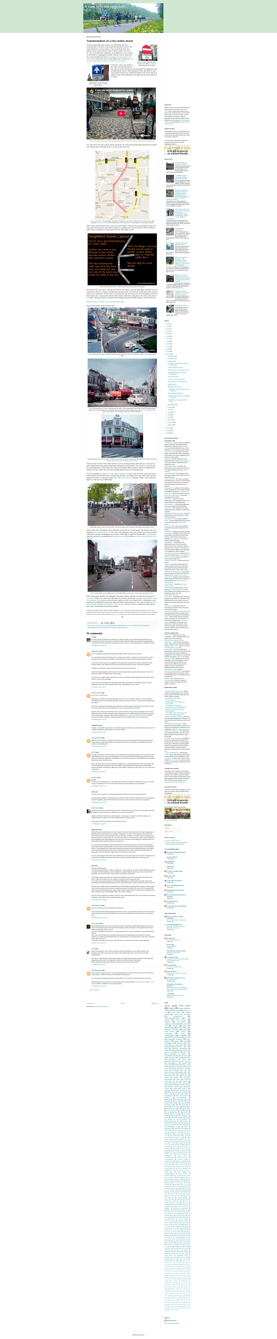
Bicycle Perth (171, 876)
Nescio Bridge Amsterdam (175, 393)
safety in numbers (183, 1219)
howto (178, 1079)
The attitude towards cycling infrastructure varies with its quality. (181, 177)
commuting (168, 1033)
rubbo (174, 1298)
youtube (175, 1309)
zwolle (186, 1166)
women (172, 1193)
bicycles (175, 1026)
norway (186, 1157)
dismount (175, 1208)
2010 (168, 428)
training (174, 1141)
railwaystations (169, 1035)
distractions (185, 1208)
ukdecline (186, 1191)
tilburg (186, 1226)
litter (187, 1182)
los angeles (178, 1133)
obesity (182, 1135)
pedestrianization (168, 1161)
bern (167, 1268)
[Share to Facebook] (111, 623)
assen (93, 625)
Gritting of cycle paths (170, 560)
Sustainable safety (169, 473)
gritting (177, 1050)
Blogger (142, 1335)
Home (122, 1003)
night (168, 1101)
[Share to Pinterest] (113, 623)
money (184, 1059)
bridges (176, 1077)
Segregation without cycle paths (173, 513)
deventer (186, 1150)
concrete (166, 1239)
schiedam (169, 1300)
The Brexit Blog (171, 965)
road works (175, 1045)
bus (189, 1085)
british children (180, 1085)
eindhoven (167, 1175)
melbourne (174, 1184)
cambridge (183, 1035)
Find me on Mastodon (170, 820)
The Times (177, 1195)
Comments (170, 831)
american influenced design (173, 1231)
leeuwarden (184, 1286)
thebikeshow (176, 1306)
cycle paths (184, 1006)
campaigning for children (177, 1054)
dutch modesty (183, 1173)
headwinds (185, 1179)
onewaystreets (146, 625)
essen (165, 1279)
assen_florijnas (168, 1168)
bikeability (187, 1233)
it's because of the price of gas (174, 709)
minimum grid (176, 1291)
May (169, 415)
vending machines (183, 1228)
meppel (166, 1289)
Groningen (173, 589)
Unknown (94, 777)
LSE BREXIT (170, 994)
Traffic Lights (168, 533)
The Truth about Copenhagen (173, 724)
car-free (183, 1170)
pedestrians (167, 1061)
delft (167, 1240)
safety (185, 1029)
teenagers (175, 1103)
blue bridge (178, 1130)
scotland (173, 1253)
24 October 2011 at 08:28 (98, 719)
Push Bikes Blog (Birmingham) (176, 852)
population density (174, 1217)
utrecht (166, 1117)
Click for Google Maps (96, 221)
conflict (186, 1094)
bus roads (179, 1201)
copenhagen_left (170, 1275)
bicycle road (168, 1094)
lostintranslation (183, 1056)
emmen (187, 1277)
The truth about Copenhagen (179, 229)
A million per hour (169, 479)
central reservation (177, 1202)
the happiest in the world (179, 575)
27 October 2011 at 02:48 (98, 802)
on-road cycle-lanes (170, 1125)
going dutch (168, 1065)
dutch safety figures (182, 1095)
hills (172, 1123)
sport (185, 1126)
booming (182, 1235)
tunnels (176, 1115)
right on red (177, 1297)
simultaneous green (173, 1126)
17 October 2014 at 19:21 (98, 986)
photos (179, 1027)
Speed (166, 617)
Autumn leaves (172, 384)
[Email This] (105, 623)
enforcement (183, 1121)
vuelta (179, 1143)
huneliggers (168, 1043)
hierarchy (181, 1242)
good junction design (173, 1108)
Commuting (167, 606)
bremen (174, 1269)
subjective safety (119, 536)
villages (186, 1128)
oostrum (178, 1293)
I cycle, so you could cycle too (176, 379)
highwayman (95, 651)
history (176, 1041)
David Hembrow (96, 693)
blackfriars (169, 1235)
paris (177, 1215)
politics (186, 1101)
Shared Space (168, 649)
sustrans (166, 1103)
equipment (187, 1240)
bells (173, 1233)
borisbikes (167, 1170)
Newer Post (90, 1003)
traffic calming (178, 1190)
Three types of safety (181, 305)
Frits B (93, 752)
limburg (181, 1182)
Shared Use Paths (169, 658)
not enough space (145, 410)
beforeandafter (121, 625)
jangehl (176, 1284)
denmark (184, 1119)
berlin (181, 1199)
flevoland (186, 1210)
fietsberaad (173, 1132)
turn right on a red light (177, 539)
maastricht (185, 1288)
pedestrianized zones (170, 669)
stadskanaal (185, 1302)
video (171, 1008)
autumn (178, 1168)
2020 (168, 331)
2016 (168, 341)
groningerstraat (181, 1097)
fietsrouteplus (186, 1106)
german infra (185, 1152)
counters (174, 1239)
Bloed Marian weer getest (173, 940)
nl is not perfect (173, 1029)
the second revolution (109, 627)
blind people (176, 1148)
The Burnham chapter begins (174, 966)
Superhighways (169, 504)
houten (175, 1153)
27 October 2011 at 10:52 (98, 824)
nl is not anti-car (171, 1110)
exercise (172, 1279)
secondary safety (183, 1253)
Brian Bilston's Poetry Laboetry (176, 951)
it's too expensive (171, 700)
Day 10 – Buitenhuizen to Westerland (176, 920)
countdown (180, 1275)
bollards (188, 1268)
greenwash (184, 1280)
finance (166, 1123)
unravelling (118, 627)
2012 (168, 351)
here (123, 908)
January (170, 425)
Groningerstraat (150, 610)
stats (184, 1026)
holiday (177, 1065)
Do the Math (170, 944)
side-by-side (184, 1112)
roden (183, 1297)
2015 (168, 344)
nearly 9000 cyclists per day (122, 478)
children (167, 1022)
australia (184, 1063)
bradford (169, 1237)
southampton (167, 1302)
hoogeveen (167, 1181)
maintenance (172, 1059)
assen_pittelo (167, 1199)
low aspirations (179, 1099)
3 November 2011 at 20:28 (99, 917)
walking (188, 1308)
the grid (186, 1188)
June (169, 412)
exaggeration (183, 1074)
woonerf (180, 1193)
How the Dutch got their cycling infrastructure (177, 373)
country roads (175, 1204)
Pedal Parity (170, 866)
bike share (182, 1105)
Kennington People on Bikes (175, 890)
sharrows (177, 1300)
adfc (189, 1230)
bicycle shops (168, 1130)
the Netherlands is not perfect (173, 647)
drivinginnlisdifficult (169, 1173)
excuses (187, 1037)
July (169, 410)
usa (180, 1057)
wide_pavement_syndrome (174, 1166)
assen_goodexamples (111, 625)
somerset (172, 1188)
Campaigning (168, 488)
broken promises (169, 1072)
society (185, 1076)
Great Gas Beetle (172, 857)
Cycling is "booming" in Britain (173, 716)
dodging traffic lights (184, 1072)
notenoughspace (168, 1159)
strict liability (180, 1224)
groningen (177, 1037)
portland (182, 1186)
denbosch (171, 1086)
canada (169, 1119)
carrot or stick (168, 1052)
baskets (188, 1117)
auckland (168, 1266)
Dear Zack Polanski (172, 979)
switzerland (167, 1128)
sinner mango (181, 1020)
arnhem (185, 1264)
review (185, 1045)
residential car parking (175, 1251)
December (171, 356)
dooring (166, 1277)
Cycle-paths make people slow (175, 714)
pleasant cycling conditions (180, 1066)
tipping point (185, 1306)
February (171, 422)
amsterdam (176, 1070)
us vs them (173, 1143)
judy (178, 1052)
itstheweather (168, 1155)
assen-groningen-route (177, 1146)
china (186, 1202)
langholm (174, 1286)
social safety (186, 1052)
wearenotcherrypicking (171, 1083)
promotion (180, 1043)
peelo (183, 1215)
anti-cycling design (177, 1117)
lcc (177, 1123)
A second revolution (170, 452)
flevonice (174, 1242)
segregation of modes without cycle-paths (114, 474)
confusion (175, 1273)
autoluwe (166, 1233)
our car (176, 1186)
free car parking (175, 1152)
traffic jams (187, 1190)
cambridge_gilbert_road (181, 1237)
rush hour (175, 1081)
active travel (172, 1262)
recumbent (181, 1022)
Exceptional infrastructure (171, 553)
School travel (168, 577)
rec (182, 1295)
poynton (172, 1295)
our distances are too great (173, 705)
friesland (166, 1280)
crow (180, 1150)
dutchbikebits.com (169, 1056)
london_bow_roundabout (172, 1244)
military (186, 1213)
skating (178, 1222)
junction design (185, 1284)
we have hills (169, 704)
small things (169, 1031)
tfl (164, 1057)
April (169, 417)
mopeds (179, 1157)
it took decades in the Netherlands (176, 707)
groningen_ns (177, 1179)
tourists (166, 1308)
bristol (186, 1199)
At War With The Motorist (174, 881)
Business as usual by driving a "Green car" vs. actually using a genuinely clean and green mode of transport (182, 278)
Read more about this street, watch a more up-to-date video (105, 302)
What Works (168, 499)
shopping (178, 1061)
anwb (171, 1264)
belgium (188, 1266)
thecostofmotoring (177, 1226)
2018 (168, 336)
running (180, 1298)
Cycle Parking (168, 584)
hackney (166, 1153)
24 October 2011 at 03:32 (98, 645)
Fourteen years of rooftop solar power (177, 973)
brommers (175, 1170)
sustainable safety (182, 1255)
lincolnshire (179, 1213)
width (165, 1193)
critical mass (185, 1204)
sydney (180, 1188)
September (171, 404)
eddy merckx (180, 1277)
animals (184, 1083)
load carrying (184, 1123)
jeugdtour (188, 1181)
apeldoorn (185, 1231)
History (166, 520)
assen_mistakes (185, 1103)
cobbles (181, 1271)
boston (168, 1269)
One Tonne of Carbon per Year (176, 978)
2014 (168, 346)
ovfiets (166, 1250)
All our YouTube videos (173, 840)
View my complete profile (171, 1323)
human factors (186, 1108)
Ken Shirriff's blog (172, 957)
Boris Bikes (167, 758)
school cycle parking (170, 1162)
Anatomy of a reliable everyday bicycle (175, 611)
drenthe (167, 1037)
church (174, 1271)
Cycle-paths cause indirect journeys (176, 713)
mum (184, 1133)
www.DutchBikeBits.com (174, 924)
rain (188, 1161)
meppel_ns (173, 1289)
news (177, 1076)
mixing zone (185, 1291)
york (184, 1230)
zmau (93, 949)
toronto (166, 1228)
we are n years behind (175, 1230)
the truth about (168, 1190)
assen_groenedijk (182, 1197)
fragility (166, 1152)
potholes (183, 1217)
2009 (168, 430)
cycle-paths (149, 534)
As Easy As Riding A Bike (175, 871)
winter (188, 1027)
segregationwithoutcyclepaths (95, 627)
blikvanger (181, 1268)
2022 (168, 326)
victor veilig (176, 1308)
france (188, 1177)
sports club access (169, 1224)
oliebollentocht (178, 1248)
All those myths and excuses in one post (181, 163)
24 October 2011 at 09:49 (98, 732)
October (170, 361)
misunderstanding (136, 625)
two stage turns (177, 1259)
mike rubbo (182, 1155)
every (167, 1242)
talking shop (171, 1092)
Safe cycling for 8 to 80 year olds (177, 381)
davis (187, 1275)
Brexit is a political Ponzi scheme (175, 995)
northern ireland (168, 1293)
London (166, 754)
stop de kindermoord (177, 1304)
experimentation (180, 1279)
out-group (187, 1110)
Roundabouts (168, 542)
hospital (188, 1242)
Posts (169, 828)
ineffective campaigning (179, 1048)
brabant (188, 1235)
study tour (187, 1061)
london (183, 1031)
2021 (168, 329)
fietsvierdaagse (181, 1177)
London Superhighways (171, 753)
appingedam (178, 1264)
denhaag (173, 1240)
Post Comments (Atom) (101, 1006)
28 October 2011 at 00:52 (98, 860)
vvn (165, 1230)
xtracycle (186, 1143)
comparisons (177, 1016)
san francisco (187, 1298)
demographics (168, 1095)
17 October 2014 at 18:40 (98, 964)
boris (185, 1070)
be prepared (176, 1266)
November (171, 358)
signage (185, 1050)
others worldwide (174, 760)
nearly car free (180, 656)
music (188, 1099)
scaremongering (169, 680)
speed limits (185, 1222)
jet (92, 637)
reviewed (121, 610)
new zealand (173, 1135)
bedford (176, 1199)
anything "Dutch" (174, 646)
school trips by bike (183, 1221)
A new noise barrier (173, 376)
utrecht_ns (173, 1228)
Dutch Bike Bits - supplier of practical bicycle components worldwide (177, 843)
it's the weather (170, 711)
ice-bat (181, 1181)
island (165, 1284)
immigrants (180, 1211)
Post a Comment (94, 990)
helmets (184, 1088)
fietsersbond (168, 1076)
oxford (184, 1293)
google (175, 1280)
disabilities (184, 1172)
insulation (186, 1282)
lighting (181, 1132)
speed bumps (168, 1255)
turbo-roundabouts (171, 1191)
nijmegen (166, 1215)
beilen (182, 1266)
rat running (181, 1137)
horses (172, 1211)
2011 (168, 354)
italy (171, 1284)
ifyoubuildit (187, 1057)
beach (168, 1148)
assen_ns (187, 1146)
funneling (168, 1179)
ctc (177, 1119)
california (180, 1269)
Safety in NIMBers (171, 946)
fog (188, 1279)
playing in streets (180, 1161)
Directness (167, 531)
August (170, 407)
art (189, 1264)
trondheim (167, 1259)
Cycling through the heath (175, 367)
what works (125, 627)
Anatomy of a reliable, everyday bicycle (181, 243)
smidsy (180, 1162)
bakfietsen (185, 1168)
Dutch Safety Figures (170, 466)
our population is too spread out (175, 702)
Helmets (166, 678)
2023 (168, 323)
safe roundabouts (185, 1125)
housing (175, 1181)
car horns (167, 1271)
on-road (186, 1248)
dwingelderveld (168, 1210)
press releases (168, 1068)
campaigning (168, 1027)
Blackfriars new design (174, 387)
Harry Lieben (95, 923)
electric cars (175, 1175)
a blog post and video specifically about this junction (124, 460)
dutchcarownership (170, 1121)
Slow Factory (95, 808)
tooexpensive (177, 1128)
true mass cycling (182, 1164)
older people (177, 1101)
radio (177, 1295)
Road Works (168, 597)
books (175, 1235)
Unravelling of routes (170, 519)
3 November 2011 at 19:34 (99, 900)
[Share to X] (109, 623)
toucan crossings (184, 1257)
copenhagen (174, 1150)
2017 (168, 339)
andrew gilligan (181, 1144)
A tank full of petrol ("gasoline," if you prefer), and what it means (182, 292)
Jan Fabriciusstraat (102, 222)
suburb (185, 1081)
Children (167, 564)
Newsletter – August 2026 (173, 952)
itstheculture (184, 1153)
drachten (172, 1277)
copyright (166, 1204)
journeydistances (171, 1182)
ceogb (174, 1172)
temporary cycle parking (170, 1257)
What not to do (168, 635)
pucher (174, 1137)
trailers (173, 1164)
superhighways (172, 1063)
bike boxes (180, 1233)
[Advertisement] (122, 996)
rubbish (166, 1253)
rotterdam (186, 1251)
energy (180, 1086)
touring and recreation (182, 1014)
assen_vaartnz (171, 1105)
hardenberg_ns (168, 1282)
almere (166, 1264)
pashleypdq (167, 1050)
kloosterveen (168, 1099)
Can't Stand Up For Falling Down (176, 906)
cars (165, 1026)
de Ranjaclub (171, 938)
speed (166, 1077)
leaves (171, 1213)
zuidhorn (177, 1260)
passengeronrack (175, 1250)
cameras (186, 1269)
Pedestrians (168, 459)
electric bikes (176, 1106)
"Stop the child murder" (172, 495)
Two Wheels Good (172, 901)
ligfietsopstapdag (168, 1288)
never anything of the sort (102, 532)
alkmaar (186, 1262)
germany (167, 1097)
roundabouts (168, 1090)
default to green (178, 1206)
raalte (165, 1251)
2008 (168, 433)
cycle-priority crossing (184, 1239)
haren (165, 1211)
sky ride (185, 1300)
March (170, 420)
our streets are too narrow (173, 698)
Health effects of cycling (171, 595)
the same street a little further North (136, 715)
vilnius (183, 1308)
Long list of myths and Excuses (173, 691)
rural (185, 1041)
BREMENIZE (170, 862)
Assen (181, 589)
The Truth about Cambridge (172, 738)
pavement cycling (182, 1159)
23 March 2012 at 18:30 (98, 943)
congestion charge (185, 1273)
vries (171, 1260)
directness (183, 1024)
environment (171, 1074)
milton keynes (182, 1289)
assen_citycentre (100, 625)
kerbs (165, 1286)
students (166, 1114)
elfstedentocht (178, 1210)
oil (172, 1215)
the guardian (176, 1114)
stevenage (167, 1304)
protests (186, 1250)
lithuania (178, 1288)
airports (180, 1262)
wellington (168, 1309)
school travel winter (169, 1221)
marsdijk (166, 1184)
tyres (180, 1191)
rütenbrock (172, 1219)
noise (180, 1110)
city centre (128, 625)
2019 (168, 334)
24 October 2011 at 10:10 (98, 746)
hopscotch (177, 1282)
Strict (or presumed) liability (172, 671)
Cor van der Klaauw (169, 1144)
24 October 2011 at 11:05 (98, 771)
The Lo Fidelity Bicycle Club (175, 885)
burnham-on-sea (168, 1201)
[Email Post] (101, 623)
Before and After (169, 526)
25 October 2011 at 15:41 (98, 786)
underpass (185, 1115)
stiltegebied (181, 1139)
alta (172, 1197)
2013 (168, 349)
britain (181, 1008)
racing (183, 1033)
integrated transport (175, 1039)
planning (176, 1010)
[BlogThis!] (107, 623)
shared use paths (169, 1222)
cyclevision (167, 1206)
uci (171, 1308)
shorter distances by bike (182, 1090)
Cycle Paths (168, 508)
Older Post (154, 1003)
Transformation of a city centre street (178, 370)
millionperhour (178, 1246)
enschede (180, 1240)
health (175, 1088)
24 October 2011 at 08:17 (98, 687)
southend (176, 1302)
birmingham (174, 1268)
